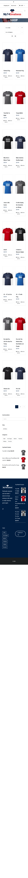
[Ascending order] (22, 27)
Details (10, 75)
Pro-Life (18, 388)
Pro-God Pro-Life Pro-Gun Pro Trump (8, 341)
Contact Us (20, 534)
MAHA (15, 438)
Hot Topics (9, 438)
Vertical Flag (7, 70)
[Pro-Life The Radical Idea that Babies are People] (20, 323)
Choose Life (7, 388)
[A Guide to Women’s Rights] (20, 234)
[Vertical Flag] (7, 55)
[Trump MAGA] (20, 97)
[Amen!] (7, 234)
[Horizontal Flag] (20, 55)
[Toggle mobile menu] (25, 11)
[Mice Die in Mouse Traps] (7, 142)
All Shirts (5, 429)
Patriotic (20, 438)
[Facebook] (3, 509)
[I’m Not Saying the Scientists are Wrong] (20, 187)
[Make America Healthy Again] (20, 142)
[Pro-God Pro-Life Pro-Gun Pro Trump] (7, 323)
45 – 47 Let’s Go (8, 294)
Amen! (5, 249)
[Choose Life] (7, 373)
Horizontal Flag (20, 70)
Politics (4, 441)
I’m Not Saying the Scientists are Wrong (19, 205)
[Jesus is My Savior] (7, 187)
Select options (6, 76)
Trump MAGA (19, 113)
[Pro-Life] (20, 373)
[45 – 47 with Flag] (20, 279)
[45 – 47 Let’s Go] (7, 279)
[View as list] (15, 36)
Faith (4, 438)
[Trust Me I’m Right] (7, 97)
